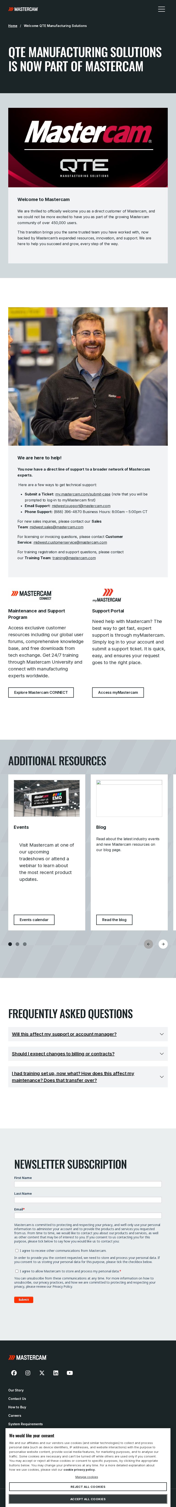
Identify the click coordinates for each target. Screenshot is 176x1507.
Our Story (16, 1390)
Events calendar (37, 919)
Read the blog (117, 919)
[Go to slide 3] (25, 944)
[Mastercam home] (23, 8)
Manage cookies (86, 1476)
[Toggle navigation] (161, 9)
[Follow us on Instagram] (28, 1373)
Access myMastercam (118, 692)
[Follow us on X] (42, 1373)
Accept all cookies (88, 1499)
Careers (14, 1415)
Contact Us (17, 1399)
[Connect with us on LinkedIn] (56, 1373)
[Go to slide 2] (17, 944)
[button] (163, 944)
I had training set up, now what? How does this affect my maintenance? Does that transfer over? (73, 1077)
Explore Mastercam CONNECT (41, 692)
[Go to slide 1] (10, 944)
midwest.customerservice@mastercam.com (70, 542)
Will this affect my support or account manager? (64, 1034)
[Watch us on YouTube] (69, 1373)
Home (12, 26)
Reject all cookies (88, 1486)
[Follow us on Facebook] (14, 1373)
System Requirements (25, 1424)
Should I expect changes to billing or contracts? (63, 1054)
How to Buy (17, 1407)
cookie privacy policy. (79, 1469)
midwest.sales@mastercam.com (56, 527)
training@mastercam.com (74, 558)
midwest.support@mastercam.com (81, 505)
